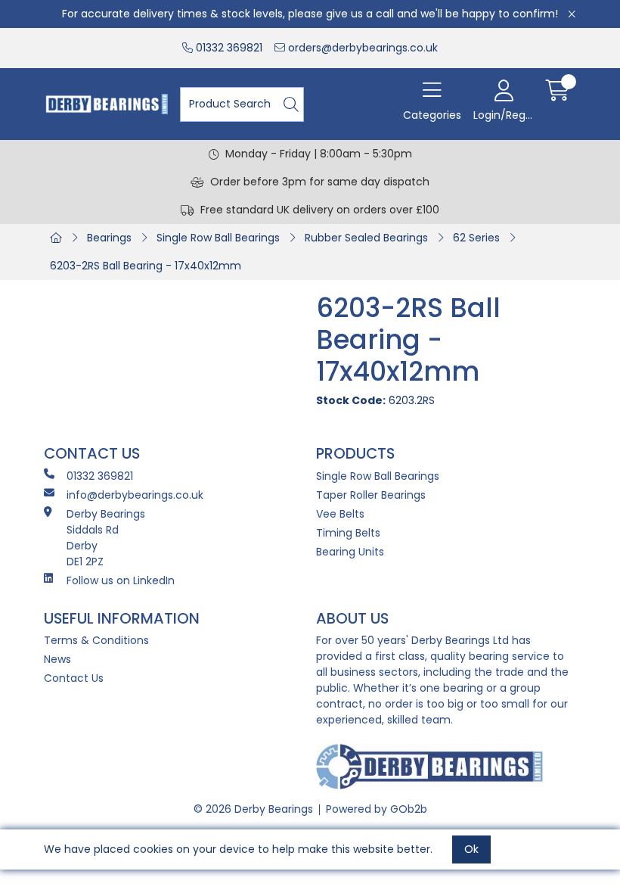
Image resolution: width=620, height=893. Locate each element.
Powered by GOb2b (376, 809)
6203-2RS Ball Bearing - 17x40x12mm (145, 265)
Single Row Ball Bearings (218, 237)
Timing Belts (348, 532)
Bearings (109, 237)
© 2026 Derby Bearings (253, 809)
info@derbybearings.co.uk (135, 495)
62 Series (476, 237)
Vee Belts (340, 513)
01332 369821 (227, 47)
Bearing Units (350, 551)
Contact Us (74, 678)
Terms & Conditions (96, 640)
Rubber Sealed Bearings (366, 237)
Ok (471, 849)
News (57, 659)
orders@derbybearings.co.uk (361, 47)
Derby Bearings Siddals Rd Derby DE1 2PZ (106, 537)
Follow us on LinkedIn (121, 580)
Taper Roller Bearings (371, 495)
